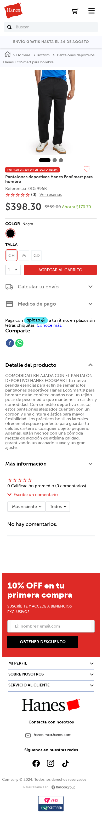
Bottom (43, 55)
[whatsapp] (19, 343)
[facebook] (10, 343)
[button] (10, 233)
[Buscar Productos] (9, 27)
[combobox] (51, 27)
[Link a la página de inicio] (7, 55)
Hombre (23, 55)
